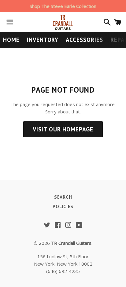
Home (11, 39)
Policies (63, 206)
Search (63, 197)
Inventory (43, 39)
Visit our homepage (63, 129)
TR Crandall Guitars (71, 243)
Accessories (84, 39)
